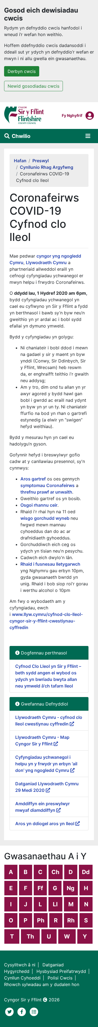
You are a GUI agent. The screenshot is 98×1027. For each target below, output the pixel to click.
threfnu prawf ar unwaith (46, 492)
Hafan (20, 160)
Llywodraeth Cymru (46, 262)
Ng (70, 888)
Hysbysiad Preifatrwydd (61, 971)
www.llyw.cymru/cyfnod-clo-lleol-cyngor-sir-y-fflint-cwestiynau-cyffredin (46, 621)
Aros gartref (33, 479)
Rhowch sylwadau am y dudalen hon (41, 984)
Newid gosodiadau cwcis (33, 86)
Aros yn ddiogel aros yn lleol (45, 823)
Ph (40, 920)
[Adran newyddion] (34, 1011)
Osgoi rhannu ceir (38, 505)
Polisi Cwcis (60, 978)
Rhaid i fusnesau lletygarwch (50, 564)
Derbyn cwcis (22, 71)
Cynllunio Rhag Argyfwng (46, 167)
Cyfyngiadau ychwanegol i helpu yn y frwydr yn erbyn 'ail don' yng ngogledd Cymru (46, 763)
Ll (55, 904)
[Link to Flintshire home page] (24, 115)
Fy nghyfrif (72, 115)
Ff (40, 888)
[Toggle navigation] (88, 136)
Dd (86, 872)
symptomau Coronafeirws (47, 485)
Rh (71, 920)
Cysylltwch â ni (19, 964)
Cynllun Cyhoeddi (22, 978)
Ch (55, 872)
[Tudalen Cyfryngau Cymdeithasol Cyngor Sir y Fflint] (22, 1011)
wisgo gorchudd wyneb (45, 518)
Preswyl (40, 160)
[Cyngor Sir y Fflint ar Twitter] (10, 1011)
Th (30, 936)
